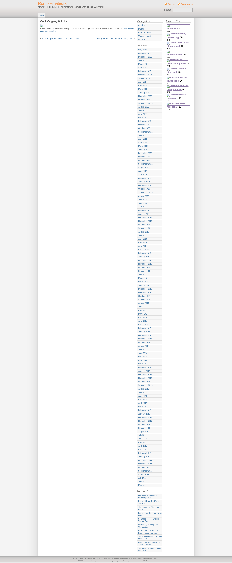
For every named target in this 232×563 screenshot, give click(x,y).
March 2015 (143, 325)
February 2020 (144, 210)
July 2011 (142, 478)
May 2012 (142, 442)
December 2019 (145, 217)
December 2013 (145, 374)
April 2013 (142, 403)
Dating (141, 29)
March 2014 (143, 364)
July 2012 (142, 435)
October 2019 (144, 225)
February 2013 (144, 410)
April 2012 (142, 446)
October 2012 (144, 425)
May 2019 (142, 242)
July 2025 (142, 60)
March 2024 (143, 89)
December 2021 (145, 153)
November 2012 (145, 421)
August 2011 (143, 474)
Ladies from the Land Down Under (150, 514)
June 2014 (142, 353)
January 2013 (144, 414)
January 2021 (144, 182)
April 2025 (142, 68)
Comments (187, 4)
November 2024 (145, 75)
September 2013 (145, 385)
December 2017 (145, 289)
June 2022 (142, 139)
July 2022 (142, 135)
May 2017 (142, 310)
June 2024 (142, 82)
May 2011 (142, 485)
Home (41, 15)
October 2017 (144, 296)
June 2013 (142, 396)
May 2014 (142, 357)
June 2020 (142, 203)
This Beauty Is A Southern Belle (149, 508)
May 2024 (142, 85)
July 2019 (142, 235)
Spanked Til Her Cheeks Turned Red (148, 520)
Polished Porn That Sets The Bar (148, 502)
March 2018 (143, 282)
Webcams (142, 40)
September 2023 (145, 103)
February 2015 (144, 328)
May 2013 (142, 399)
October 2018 (144, 267)
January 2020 (144, 214)
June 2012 (142, 439)
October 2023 (144, 100)
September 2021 (145, 164)
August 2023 (143, 107)
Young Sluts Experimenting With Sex (149, 549)
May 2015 (142, 317)
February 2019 (144, 253)
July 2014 (142, 349)
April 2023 (142, 114)
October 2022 (144, 128)
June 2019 (142, 239)
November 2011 (145, 464)
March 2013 (143, 407)
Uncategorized (144, 36)
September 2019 (145, 228)
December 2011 (145, 460)
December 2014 (145, 335)
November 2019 (145, 221)
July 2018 (142, 275)
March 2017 (143, 314)
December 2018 (145, 260)
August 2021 (143, 167)
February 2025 (144, 71)
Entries (171, 4)
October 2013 (144, 382)
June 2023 (142, 110)
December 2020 (145, 185)
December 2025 (145, 57)
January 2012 (144, 457)
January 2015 (144, 332)
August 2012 (143, 432)
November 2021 (145, 157)
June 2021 (142, 171)
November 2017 (145, 292)
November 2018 (145, 264)
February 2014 (144, 367)
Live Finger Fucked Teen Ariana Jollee (61, 38)
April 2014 (142, 360)
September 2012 (145, 428)
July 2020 (142, 200)
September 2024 (145, 78)
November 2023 (145, 96)
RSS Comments (148, 561)
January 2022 (144, 150)
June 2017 (142, 307)
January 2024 (144, 92)
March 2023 (143, 118)
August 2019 (143, 232)
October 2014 (144, 342)
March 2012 (143, 449)
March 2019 (143, 249)
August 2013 (143, 389)
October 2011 (144, 467)
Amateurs (142, 25)
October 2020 (144, 189)
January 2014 (144, 371)
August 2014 (143, 346)
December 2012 (145, 417)
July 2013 (142, 392)
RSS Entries (134, 561)
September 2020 (145, 192)
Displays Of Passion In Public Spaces (148, 496)
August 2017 (143, 303)
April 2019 (142, 246)
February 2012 (144, 453)
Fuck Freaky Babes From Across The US (149, 543)
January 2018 (144, 285)
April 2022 (142, 143)
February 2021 (144, 178)
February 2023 (144, 121)
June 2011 (142, 482)
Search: (168, 10)
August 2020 (143, 196)
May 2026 (142, 50)
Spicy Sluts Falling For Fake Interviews (150, 537)
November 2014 (145, 339)
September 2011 (145, 471)
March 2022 (143, 146)
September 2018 (145, 271)
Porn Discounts (144, 32)
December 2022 (145, 125)
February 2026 (144, 53)
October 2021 (144, 160)
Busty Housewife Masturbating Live (115, 38)
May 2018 (142, 278)
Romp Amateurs (52, 3)
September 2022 (145, 132)
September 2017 (145, 300)
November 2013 (145, 378)
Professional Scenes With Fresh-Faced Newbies (149, 532)
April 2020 (142, 207)
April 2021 (142, 175)
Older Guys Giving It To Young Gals (148, 526)
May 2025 (142, 64)
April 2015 (142, 321)
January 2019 (144, 257)
